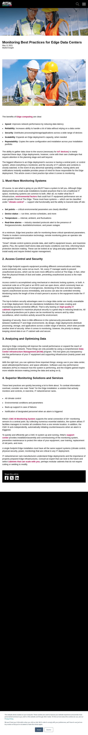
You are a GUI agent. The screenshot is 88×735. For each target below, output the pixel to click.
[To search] (46, 4)
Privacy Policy (9, 719)
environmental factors (26, 196)
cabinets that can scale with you (24, 461)
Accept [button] (39, 730)
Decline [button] (48, 730)
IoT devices (62, 151)
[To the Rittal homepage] (7, 6)
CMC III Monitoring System (22, 419)
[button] (84, 4)
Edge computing (24, 117)
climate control (16, 202)
